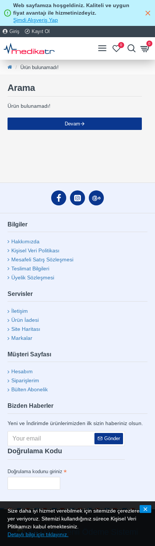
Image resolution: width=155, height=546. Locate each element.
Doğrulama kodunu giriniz (35, 471)
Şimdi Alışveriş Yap (35, 20)
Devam (72, 124)
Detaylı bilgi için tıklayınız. (38, 534)
